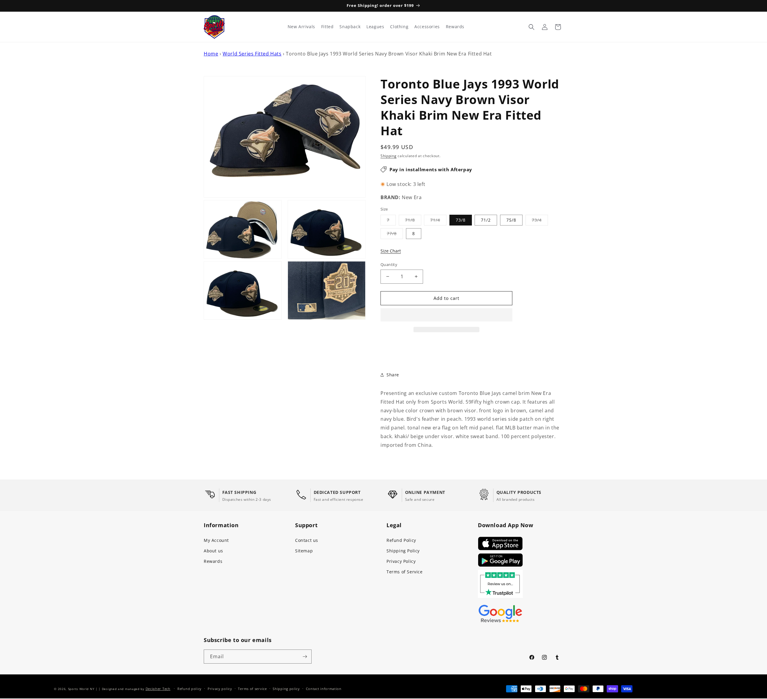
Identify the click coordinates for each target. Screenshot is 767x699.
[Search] (531, 27)
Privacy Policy (401, 561)
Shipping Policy (403, 551)
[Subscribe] (304, 657)
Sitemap (304, 551)
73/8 (461, 220)
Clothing (399, 26)
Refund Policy (401, 540)
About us (213, 551)
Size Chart (391, 251)
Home (211, 53)
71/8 (413, 221)
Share (392, 375)
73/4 (540, 221)
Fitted (327, 26)
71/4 (438, 221)
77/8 (395, 234)
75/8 (511, 220)
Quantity (389, 264)
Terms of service (252, 688)
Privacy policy (220, 688)
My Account (216, 540)
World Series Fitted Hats (252, 53)
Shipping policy (286, 688)
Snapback (349, 26)
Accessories (427, 26)
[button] (446, 315)
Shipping (389, 155)
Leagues (375, 26)
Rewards (213, 561)
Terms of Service (404, 572)
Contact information (324, 688)
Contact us (306, 540)
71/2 (486, 220)
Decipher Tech (158, 688)
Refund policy (189, 688)
